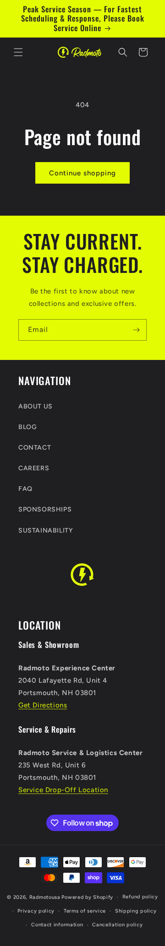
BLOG (27, 427)
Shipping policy (136, 911)
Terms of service (85, 911)
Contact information (57, 925)
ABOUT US (35, 406)
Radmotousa (44, 897)
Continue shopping (82, 173)
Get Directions (42, 705)
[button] (18, 52)
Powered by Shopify (87, 897)
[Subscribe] (136, 330)
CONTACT (34, 447)
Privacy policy (36, 911)
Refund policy (140, 897)
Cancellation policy (117, 925)
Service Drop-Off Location (63, 790)
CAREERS (33, 468)
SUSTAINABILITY (45, 530)
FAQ (25, 489)
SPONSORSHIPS (45, 509)
